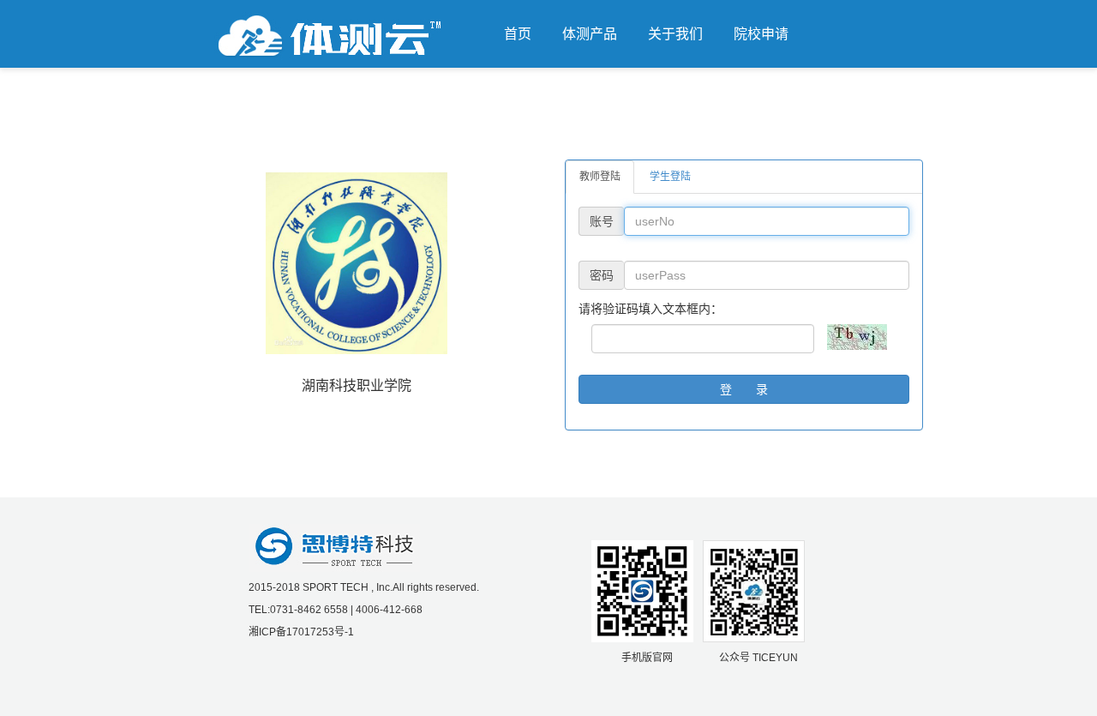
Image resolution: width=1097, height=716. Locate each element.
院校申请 (761, 34)
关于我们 (675, 34)
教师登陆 (599, 177)
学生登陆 (670, 177)
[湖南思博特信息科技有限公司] (334, 547)
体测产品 (589, 34)
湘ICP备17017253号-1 (301, 632)
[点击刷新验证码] (857, 337)
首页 (517, 34)
